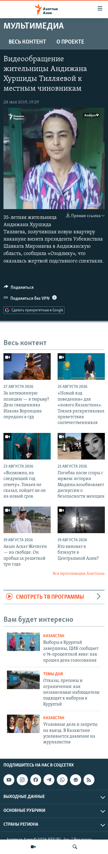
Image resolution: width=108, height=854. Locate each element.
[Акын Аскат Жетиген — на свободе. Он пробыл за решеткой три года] (27, 520)
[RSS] (89, 779)
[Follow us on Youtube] (8, 779)
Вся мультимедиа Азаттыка (79, 574)
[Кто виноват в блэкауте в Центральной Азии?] (81, 520)
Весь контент (27, 42)
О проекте (70, 42)
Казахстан (53, 636)
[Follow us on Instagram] (22, 779)
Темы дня (53, 674)
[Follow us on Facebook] (35, 779)
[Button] (19, 288)
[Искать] (75, 847)
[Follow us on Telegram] (48, 779)
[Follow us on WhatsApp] (62, 779)
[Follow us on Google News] (75, 779)
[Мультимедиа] (33, 847)
